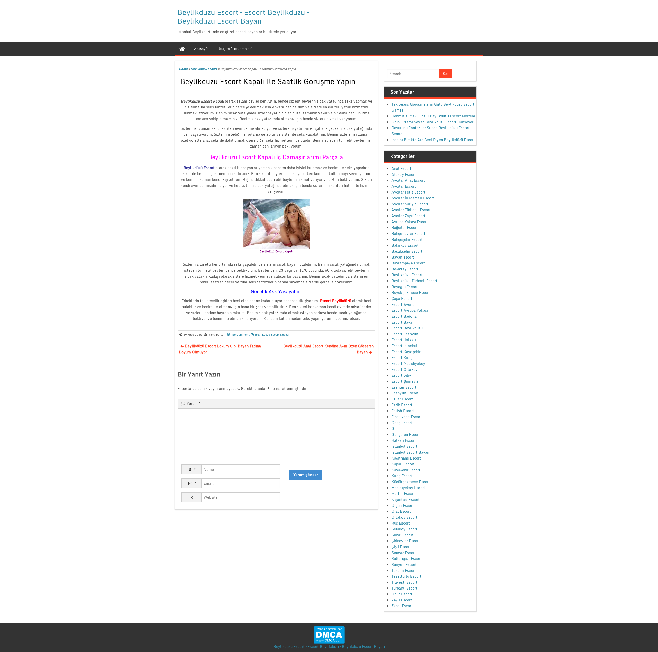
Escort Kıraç (402, 358)
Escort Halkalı (403, 340)
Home (183, 68)
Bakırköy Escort (405, 245)
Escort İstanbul (404, 346)
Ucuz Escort (401, 594)
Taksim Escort (403, 570)
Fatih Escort (401, 405)
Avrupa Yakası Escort (409, 222)
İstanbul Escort (404, 446)
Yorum (193, 403)
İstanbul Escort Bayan (410, 452)
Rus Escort (400, 523)
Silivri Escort (402, 535)
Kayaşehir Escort (406, 470)
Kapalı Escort (403, 464)
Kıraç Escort (402, 476)
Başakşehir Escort (406, 251)
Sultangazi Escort (406, 559)
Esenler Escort (403, 387)
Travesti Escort (404, 582)
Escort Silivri (402, 375)
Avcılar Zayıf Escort (408, 216)
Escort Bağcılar (404, 316)
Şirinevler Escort (405, 541)
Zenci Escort (402, 606)
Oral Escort (401, 511)
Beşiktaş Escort (404, 269)
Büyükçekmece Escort (410, 293)
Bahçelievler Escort (408, 233)
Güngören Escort (405, 434)
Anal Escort (401, 168)
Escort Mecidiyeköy (408, 363)
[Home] (182, 48)
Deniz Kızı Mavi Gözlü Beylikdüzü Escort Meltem (433, 116)
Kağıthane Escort (406, 458)
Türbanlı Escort (404, 588)
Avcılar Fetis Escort (408, 192)
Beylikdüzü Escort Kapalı (272, 334)
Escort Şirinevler (405, 381)
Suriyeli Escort (404, 564)
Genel (396, 428)
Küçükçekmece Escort (410, 482)
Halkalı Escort (403, 440)
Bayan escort (402, 257)
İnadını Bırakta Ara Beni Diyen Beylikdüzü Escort (433, 140)
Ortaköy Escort (404, 517)
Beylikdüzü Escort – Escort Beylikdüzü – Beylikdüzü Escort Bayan (243, 16)
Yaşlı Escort (401, 600)
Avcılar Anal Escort (408, 180)
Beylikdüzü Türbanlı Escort (414, 281)
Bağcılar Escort (404, 228)
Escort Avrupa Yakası (409, 310)
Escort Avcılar (403, 304)
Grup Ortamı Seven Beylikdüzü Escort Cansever (432, 122)
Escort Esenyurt (405, 334)
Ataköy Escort (403, 174)
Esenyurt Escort (405, 393)
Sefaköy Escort (404, 529)
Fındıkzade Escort (406, 417)
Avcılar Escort (403, 186)
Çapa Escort (401, 298)
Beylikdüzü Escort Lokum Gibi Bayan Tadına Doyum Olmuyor (220, 349)
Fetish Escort (402, 411)
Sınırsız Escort (403, 553)
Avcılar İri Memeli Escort (412, 198)
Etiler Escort (402, 399)
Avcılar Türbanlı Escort (411, 210)
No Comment (241, 334)
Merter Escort (403, 494)
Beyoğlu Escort (404, 287)
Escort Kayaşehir (406, 352)
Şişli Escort (401, 547)
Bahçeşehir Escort (407, 239)
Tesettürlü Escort (406, 576)
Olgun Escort (402, 505)
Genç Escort (402, 423)
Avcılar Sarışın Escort (409, 204)
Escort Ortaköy (404, 369)
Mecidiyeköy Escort (408, 488)
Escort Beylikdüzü (407, 328)
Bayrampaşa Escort (408, 263)
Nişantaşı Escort (405, 499)
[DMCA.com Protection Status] (329, 634)
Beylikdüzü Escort (204, 68)
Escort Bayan (402, 322)
